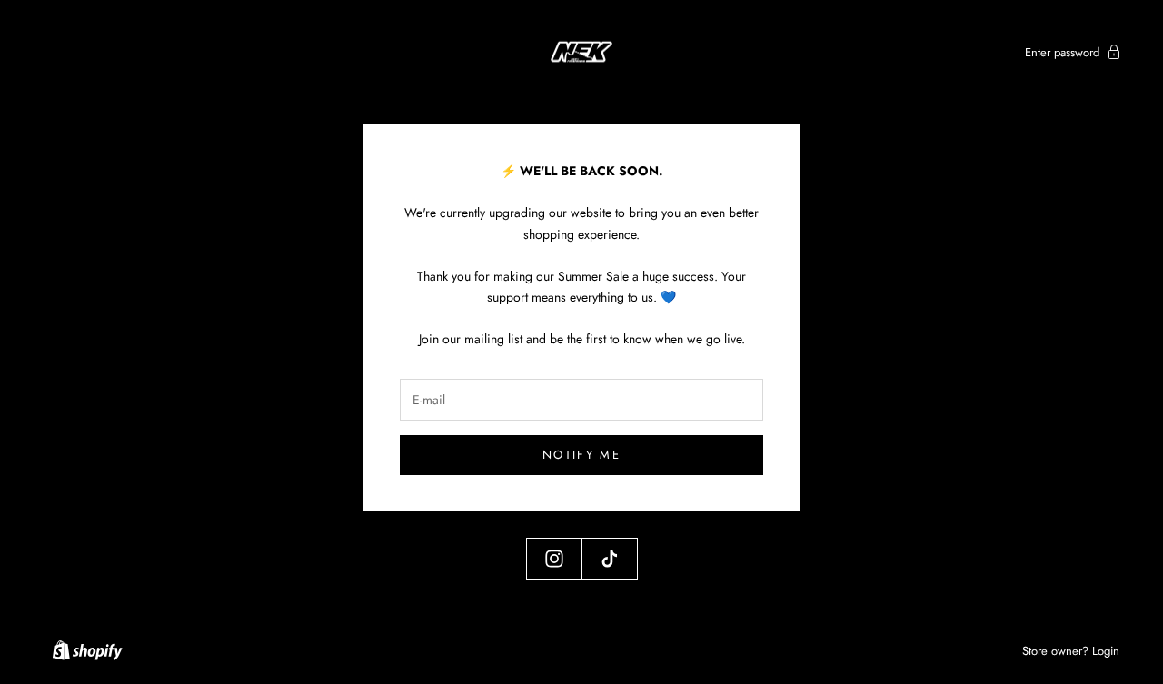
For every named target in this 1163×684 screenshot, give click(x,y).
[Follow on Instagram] (554, 559)
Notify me (581, 454)
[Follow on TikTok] (609, 559)
